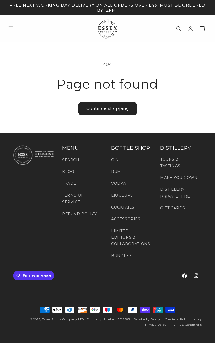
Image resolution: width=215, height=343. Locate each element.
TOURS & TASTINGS (170, 162)
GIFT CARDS (172, 208)
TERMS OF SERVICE (73, 198)
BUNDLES (121, 255)
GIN (115, 159)
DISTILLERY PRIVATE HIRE (175, 192)
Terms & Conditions (187, 324)
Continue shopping (107, 108)
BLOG (68, 171)
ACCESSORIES (126, 219)
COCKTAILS (122, 207)
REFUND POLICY (79, 213)
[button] (11, 29)
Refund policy (191, 319)
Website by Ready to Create (154, 319)
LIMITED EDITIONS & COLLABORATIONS (130, 237)
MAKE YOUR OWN (179, 177)
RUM (116, 171)
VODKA (118, 183)
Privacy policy (156, 324)
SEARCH (70, 159)
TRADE (69, 183)
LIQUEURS (122, 195)
